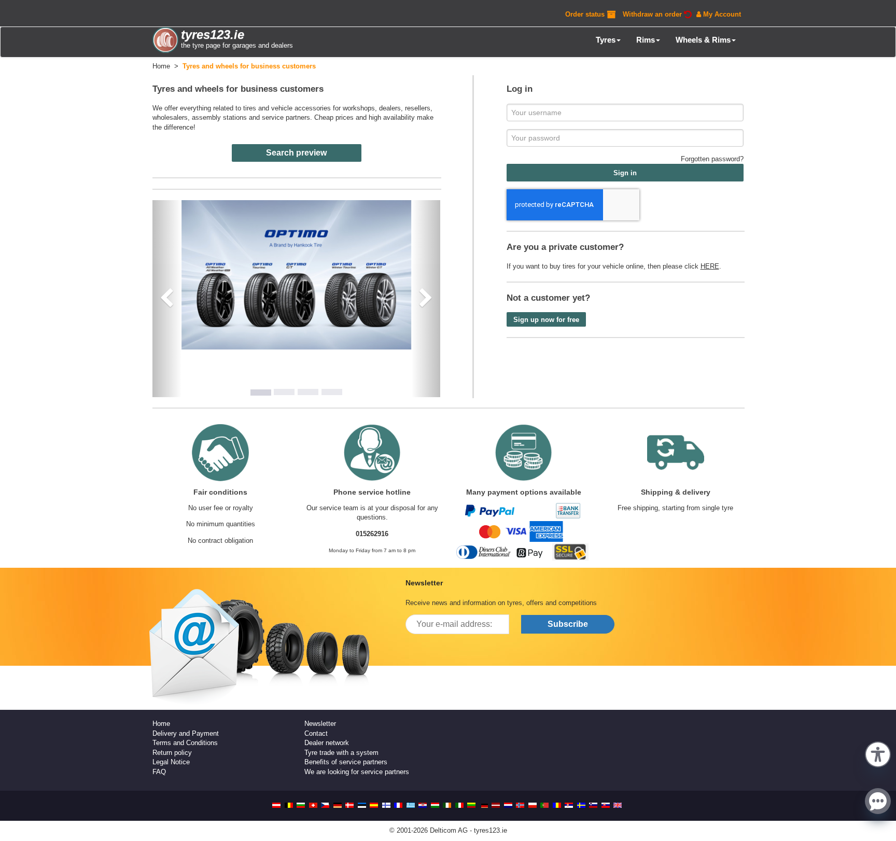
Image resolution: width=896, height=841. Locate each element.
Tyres (605, 39)
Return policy (172, 752)
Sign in (625, 173)
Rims (645, 39)
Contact (316, 733)
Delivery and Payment (185, 733)
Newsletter (320, 723)
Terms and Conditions (185, 743)
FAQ (159, 772)
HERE (710, 266)
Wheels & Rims (703, 39)
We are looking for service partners (356, 772)
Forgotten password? (712, 159)
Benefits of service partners (345, 762)
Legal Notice (171, 762)
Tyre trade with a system (341, 752)
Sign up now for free (546, 320)
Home (161, 723)
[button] (878, 753)
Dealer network (326, 743)
